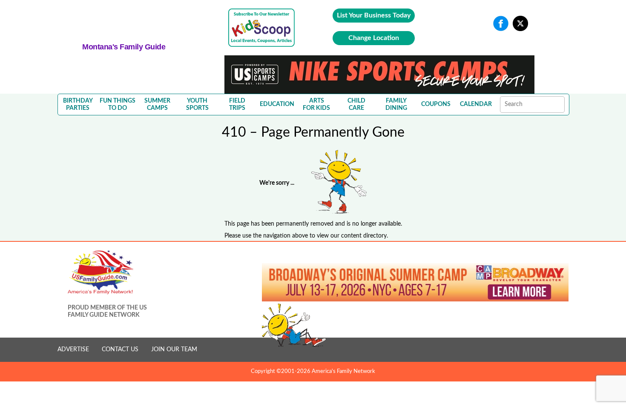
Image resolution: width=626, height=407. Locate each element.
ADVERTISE (73, 350)
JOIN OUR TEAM (174, 350)
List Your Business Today (374, 15)
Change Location (373, 37)
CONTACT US (120, 350)
